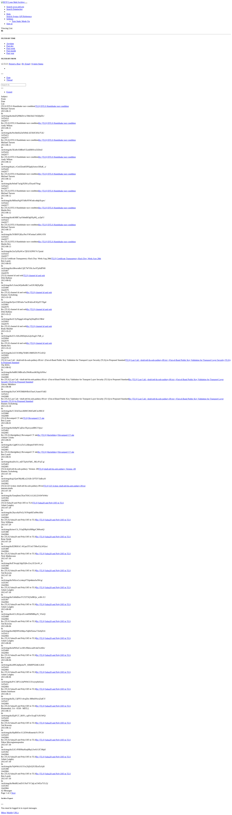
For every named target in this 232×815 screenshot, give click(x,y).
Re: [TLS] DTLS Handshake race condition (57, 123)
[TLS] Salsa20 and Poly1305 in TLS (48, 503)
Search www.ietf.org (15, 7)
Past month (11, 51)
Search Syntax (12, 16)
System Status (37, 64)
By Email (26, 64)
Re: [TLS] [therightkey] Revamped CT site (56, 435)
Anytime (10, 43)
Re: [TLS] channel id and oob (39, 292)
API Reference (25, 16)
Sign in (9, 24)
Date (8, 77)
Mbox (3, 813)
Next (13, 793)
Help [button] (8, 14)
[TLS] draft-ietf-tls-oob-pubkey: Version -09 (57, 469)
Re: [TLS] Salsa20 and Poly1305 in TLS (53, 520)
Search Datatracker (14, 9)
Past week (10, 48)
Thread (9, 80)
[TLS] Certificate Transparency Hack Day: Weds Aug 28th (76, 258)
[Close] (2, 804)
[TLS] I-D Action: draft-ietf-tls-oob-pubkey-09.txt (64, 486)
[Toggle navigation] (2, 73)
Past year (10, 53)
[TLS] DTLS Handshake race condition (52, 106)
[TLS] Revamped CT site (33, 418)
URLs (16, 813)
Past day (10, 46)
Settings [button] (9, 19)
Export (9, 92)
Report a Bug (14, 64)
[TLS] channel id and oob (34, 275)
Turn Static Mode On (21, 21)
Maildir (10, 813)
